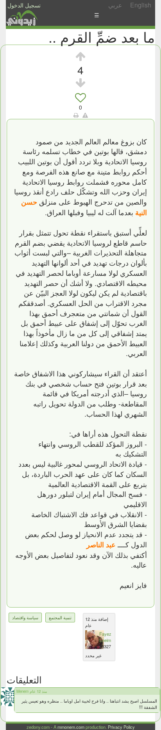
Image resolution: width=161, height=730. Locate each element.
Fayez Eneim (105, 637)
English (140, 4)
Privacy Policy (121, 727)
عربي (115, 4)
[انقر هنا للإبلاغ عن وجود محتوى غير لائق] (85, 115)
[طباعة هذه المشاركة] (76, 115)
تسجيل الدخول (24, 5)
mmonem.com (70, 727)
